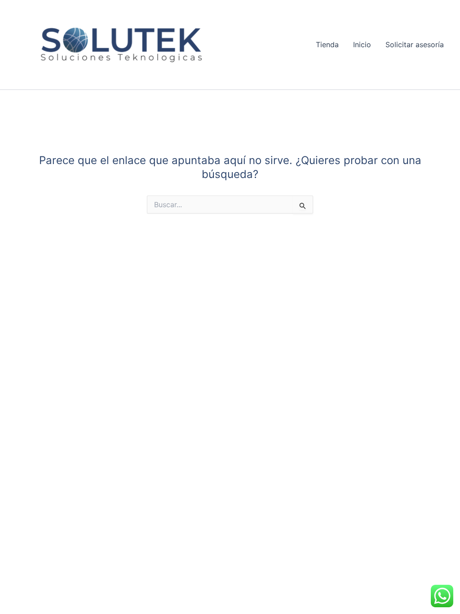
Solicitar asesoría (414, 44)
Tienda (327, 44)
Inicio (362, 44)
